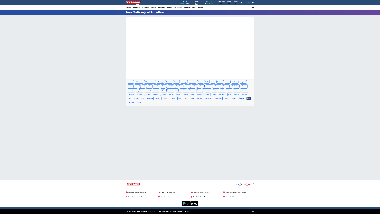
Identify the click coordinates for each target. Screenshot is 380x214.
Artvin (200, 82)
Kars (198, 90)
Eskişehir (226, 86)
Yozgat (199, 98)
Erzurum (217, 86)
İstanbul (241, 98)
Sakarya (236, 94)
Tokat (157, 98)
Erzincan (209, 86)
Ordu (214, 94)
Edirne (195, 86)
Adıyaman (139, 82)
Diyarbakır (179, 86)
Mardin (171, 94)
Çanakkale (218, 98)
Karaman (191, 90)
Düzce (188, 86)
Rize (229, 94)
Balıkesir (220, 82)
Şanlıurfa (131, 102)
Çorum (234, 98)
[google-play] (190, 203)
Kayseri (215, 90)
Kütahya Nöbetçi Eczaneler (137, 192)
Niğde (207, 94)
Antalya (184, 82)
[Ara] (253, 2)
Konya (236, 90)
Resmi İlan (171, 8)
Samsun (244, 94)
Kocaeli (229, 90)
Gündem (145, 8)
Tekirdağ (150, 98)
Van (185, 98)
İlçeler (153, 8)
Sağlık (180, 8)
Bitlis (144, 86)
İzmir (248, 98)
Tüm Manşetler (165, 197)
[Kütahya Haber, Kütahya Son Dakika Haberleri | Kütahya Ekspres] (133, 2)
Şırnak (139, 102)
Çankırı (227, 98)
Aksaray (160, 82)
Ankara (176, 82)
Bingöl (138, 86)
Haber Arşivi (230, 197)
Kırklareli (131, 94)
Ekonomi (136, 8)
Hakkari (141, 90)
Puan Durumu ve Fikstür (135, 197)
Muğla (186, 94)
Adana (131, 82)
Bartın (228, 82)
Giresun (244, 86)
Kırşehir (147, 94)
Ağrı (213, 82)
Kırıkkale (139, 94)
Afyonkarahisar (150, 82)
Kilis (222, 90)
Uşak (179, 98)
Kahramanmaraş (172, 90)
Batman (235, 82)
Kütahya (161, 8)
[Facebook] (238, 184)
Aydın (207, 82)
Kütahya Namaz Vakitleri (201, 192)
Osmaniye (222, 94)
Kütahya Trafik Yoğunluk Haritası (236, 192)
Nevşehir (200, 94)
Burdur (157, 86)
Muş (192, 94)
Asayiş (129, 8)
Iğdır (163, 90)
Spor (194, 8)
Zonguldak (208, 98)
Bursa (164, 86)
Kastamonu (206, 90)
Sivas (142, 98)
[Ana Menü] (253, 7)
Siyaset (187, 8)
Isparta (156, 90)
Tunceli (173, 98)
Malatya (155, 94)
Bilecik (131, 86)
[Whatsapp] (252, 184)
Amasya (168, 82)
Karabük (183, 90)
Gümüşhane (132, 90)
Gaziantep (235, 86)
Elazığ (202, 86)
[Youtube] (248, 184)
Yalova (192, 98)
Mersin (178, 94)
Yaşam (200, 8)
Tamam (252, 211)
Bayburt (243, 82)
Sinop (136, 98)
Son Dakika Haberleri (199, 197)
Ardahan (192, 82)
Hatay (149, 90)
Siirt (130, 98)
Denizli (171, 86)
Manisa (163, 94)
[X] (241, 184)
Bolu (150, 86)
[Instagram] (245, 184)
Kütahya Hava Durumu (168, 192)
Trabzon (165, 98)
